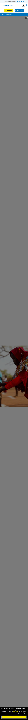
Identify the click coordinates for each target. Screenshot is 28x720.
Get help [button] (20, 10)
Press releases (8, 14)
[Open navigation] (1, 5)
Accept (14, 717)
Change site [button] (19, 1)
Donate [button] (23, 6)
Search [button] (20, 6)
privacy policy (16, 711)
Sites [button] (26, 6)
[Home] (8, 5)
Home (2, 14)
